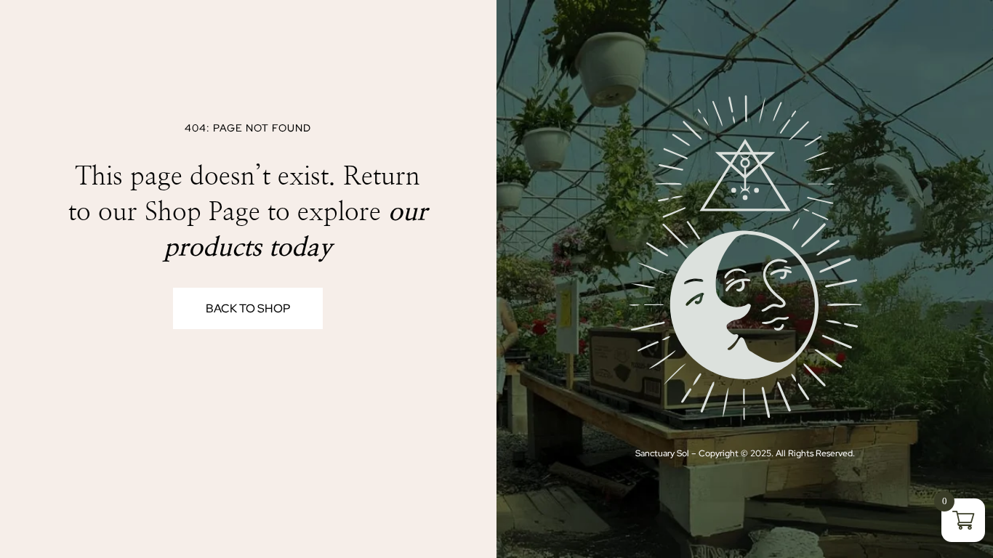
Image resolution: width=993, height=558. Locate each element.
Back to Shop (248, 308)
